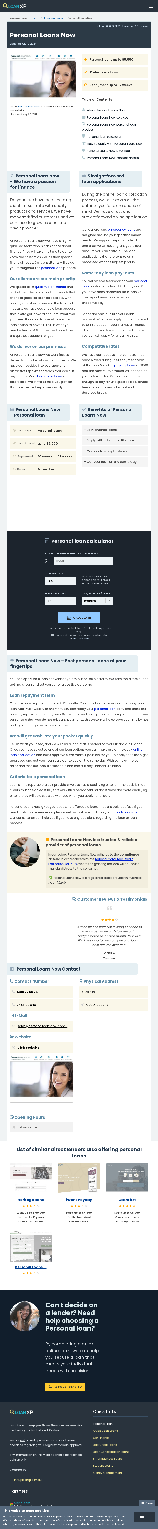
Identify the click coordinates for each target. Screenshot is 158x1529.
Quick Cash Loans (105, 1431)
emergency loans (121, 229)
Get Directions (97, 1005)
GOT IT (144, 1517)
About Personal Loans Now (106, 110)
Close (148, 1503)
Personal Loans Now (29, 106)
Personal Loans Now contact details (113, 158)
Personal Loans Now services (107, 117)
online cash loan (129, 812)
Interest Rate (54, 573)
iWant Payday (79, 1200)
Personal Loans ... (30, 1267)
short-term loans (49, 376)
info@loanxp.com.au (28, 1480)
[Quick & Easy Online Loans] (15, 6)
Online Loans (22, 1503)
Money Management (107, 1473)
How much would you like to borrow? (71, 553)
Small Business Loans (108, 1459)
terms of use (81, 638)
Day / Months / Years (96, 593)
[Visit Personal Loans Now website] (41, 1079)
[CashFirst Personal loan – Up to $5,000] (127, 1179)
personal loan (51, 268)
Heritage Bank (31, 1200)
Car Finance (101, 1438)
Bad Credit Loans (105, 1445)
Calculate (82, 618)
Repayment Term (56, 593)
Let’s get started (68, 1387)
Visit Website (29, 1047)
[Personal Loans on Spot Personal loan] (31, 1246)
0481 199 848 (26, 1005)
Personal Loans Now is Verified (108, 151)
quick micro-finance (50, 287)
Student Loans (103, 1466)
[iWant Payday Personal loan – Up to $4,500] (79, 1179)
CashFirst (127, 1200)
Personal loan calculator (104, 137)
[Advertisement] (115, 496)
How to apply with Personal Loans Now (115, 144)
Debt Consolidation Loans (111, 1452)
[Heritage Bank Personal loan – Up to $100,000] (31, 1179)
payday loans (124, 365)
